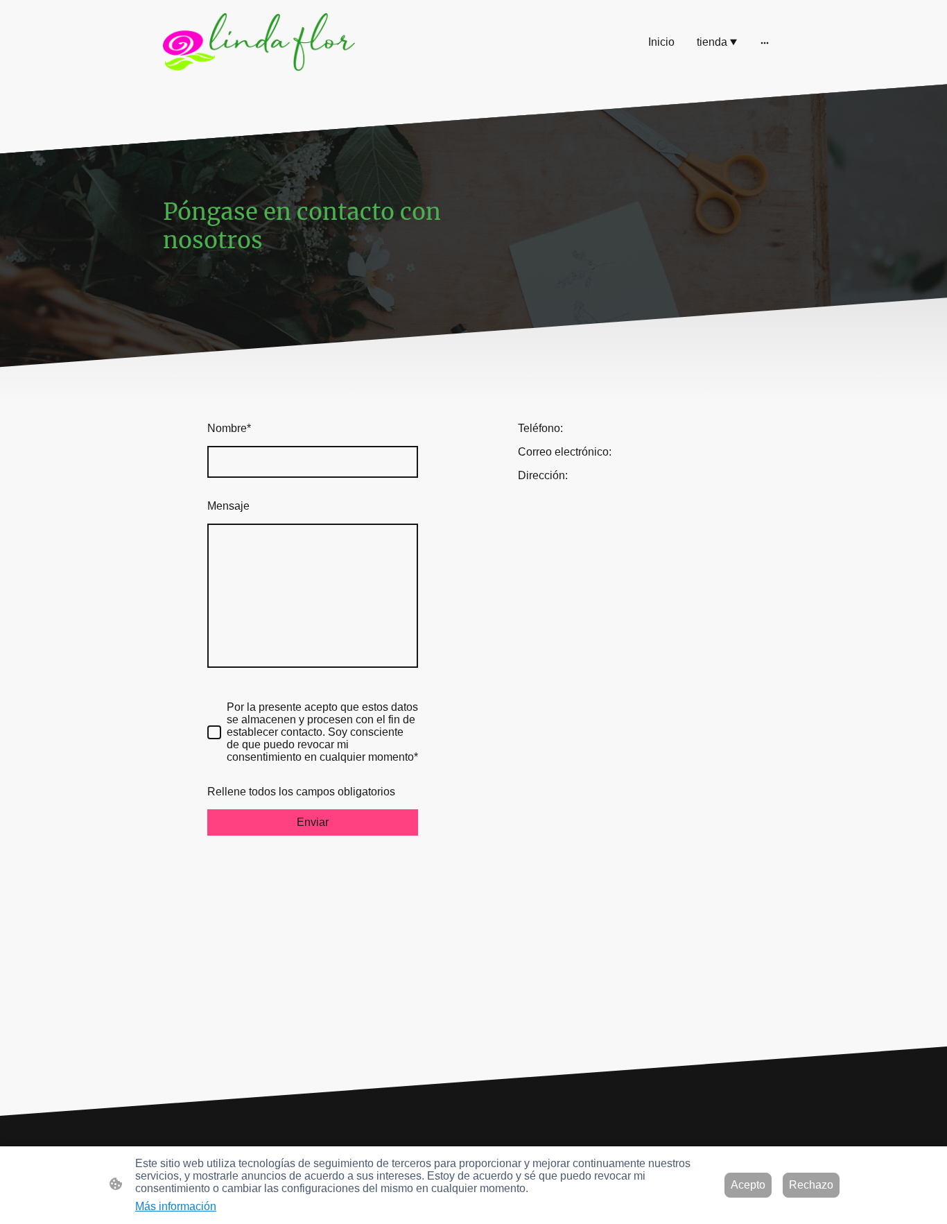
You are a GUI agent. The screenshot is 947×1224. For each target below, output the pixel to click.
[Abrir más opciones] (765, 42)
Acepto (748, 1185)
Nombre (229, 428)
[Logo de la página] (259, 42)
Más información (175, 1206)
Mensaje (228, 506)
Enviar (313, 822)
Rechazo (811, 1185)
